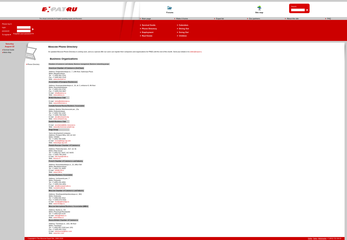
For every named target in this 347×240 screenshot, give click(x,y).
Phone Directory (149, 29)
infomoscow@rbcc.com (63, 231)
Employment (147, 32)
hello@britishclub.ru (62, 101)
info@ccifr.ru (59, 170)
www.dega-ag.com (60, 143)
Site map (259, 12)
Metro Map (7, 52)
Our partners (254, 18)
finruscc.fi (56, 158)
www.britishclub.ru (60, 103)
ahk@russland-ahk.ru (63, 186)
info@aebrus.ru (60, 93)
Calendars (183, 25)
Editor (310, 238)
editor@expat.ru (196, 52)
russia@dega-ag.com (63, 141)
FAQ (329, 18)
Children (183, 36)
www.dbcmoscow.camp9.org (63, 127)
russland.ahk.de (59, 188)
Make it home (182, 18)
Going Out (184, 32)
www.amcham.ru (59, 79)
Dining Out (184, 29)
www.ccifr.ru (57, 172)
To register (6, 35)
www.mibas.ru (58, 217)
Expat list (220, 18)
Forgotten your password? (22, 34)
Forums (169, 12)
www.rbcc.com (58, 233)
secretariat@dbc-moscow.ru (65, 125)
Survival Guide (148, 25)
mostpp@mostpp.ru (62, 202)
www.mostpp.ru (59, 204)
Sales (315, 238)
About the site (293, 18)
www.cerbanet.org (60, 119)
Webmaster (322, 238)
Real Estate (147, 36)
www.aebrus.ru (58, 95)
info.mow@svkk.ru (61, 156)
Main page (146, 18)
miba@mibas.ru (60, 216)
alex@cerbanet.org (62, 117)
